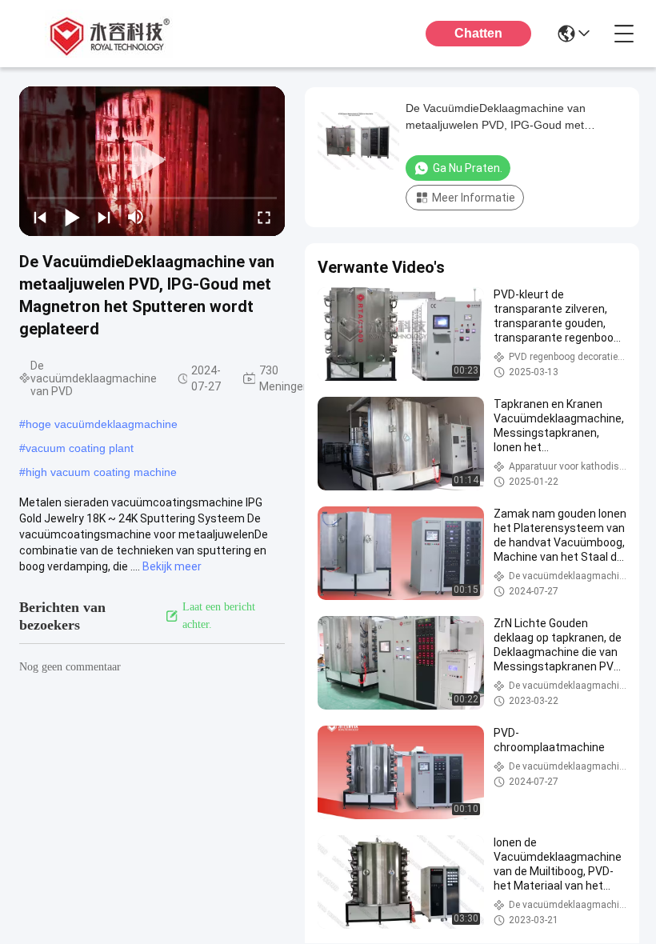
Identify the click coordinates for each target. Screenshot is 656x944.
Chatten (478, 33)
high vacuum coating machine (101, 472)
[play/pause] (72, 217)
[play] (152, 161)
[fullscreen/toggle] (264, 217)
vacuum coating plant (80, 448)
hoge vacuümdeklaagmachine (102, 424)
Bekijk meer (172, 566)
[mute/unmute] (136, 217)
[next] (104, 217)
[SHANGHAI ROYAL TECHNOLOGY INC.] (107, 34)
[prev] (40, 217)
